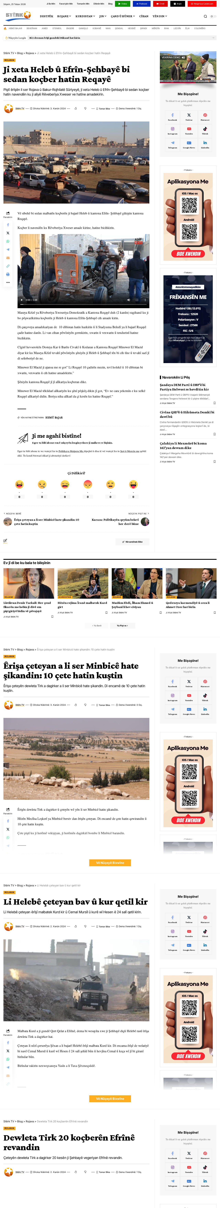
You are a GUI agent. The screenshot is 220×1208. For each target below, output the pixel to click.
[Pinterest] (205, 117)
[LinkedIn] (205, 145)
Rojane (9, 597)
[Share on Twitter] (8, 233)
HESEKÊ (132, 28)
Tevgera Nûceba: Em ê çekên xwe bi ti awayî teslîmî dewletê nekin (69, 37)
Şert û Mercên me (129, 451)
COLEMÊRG (199, 28)
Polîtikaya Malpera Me (71, 451)
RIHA (166, 28)
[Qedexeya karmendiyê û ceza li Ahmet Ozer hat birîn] (191, 583)
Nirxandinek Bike (134, 542)
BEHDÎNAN (32, 28)
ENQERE (70, 28)
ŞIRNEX (143, 28)
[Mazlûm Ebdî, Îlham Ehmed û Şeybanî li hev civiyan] (137, 583)
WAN (108, 28)
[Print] (8, 274)
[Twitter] (189, 117)
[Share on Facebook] (8, 225)
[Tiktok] (205, 131)
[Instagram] (172, 131)
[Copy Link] (8, 266)
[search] (205, 16)
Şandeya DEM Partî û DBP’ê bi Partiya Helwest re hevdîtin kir (184, 387)
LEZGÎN (177, 28)
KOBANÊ (97, 28)
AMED (45, 28)
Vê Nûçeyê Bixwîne (110, 863)
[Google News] (189, 145)
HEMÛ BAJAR (15, 28)
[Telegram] (172, 145)
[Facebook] (172, 117)
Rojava (9, 60)
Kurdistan (65, 597)
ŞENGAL (119, 28)
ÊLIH (187, 28)
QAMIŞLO (83, 28)
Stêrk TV (19, 108)
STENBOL (57, 28)
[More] (8, 282)
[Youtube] (189, 131)
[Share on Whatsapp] (8, 241)
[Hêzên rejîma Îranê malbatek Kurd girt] (83, 583)
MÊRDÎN (156, 28)
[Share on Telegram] (8, 249)
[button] (213, 38)
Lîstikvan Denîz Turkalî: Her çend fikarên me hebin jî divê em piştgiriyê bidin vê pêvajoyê (27, 607)
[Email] (8, 258)
